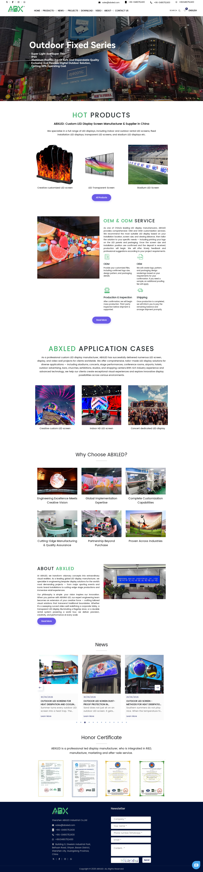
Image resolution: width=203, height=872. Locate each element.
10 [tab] (114, 722)
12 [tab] (122, 722)
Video (98, 10)
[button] (5, 58)
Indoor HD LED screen (55, 428)
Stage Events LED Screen (148, 428)
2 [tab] (80, 722)
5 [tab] (93, 722)
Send (146, 860)
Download (87, 10)
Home (37, 10)
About (107, 10)
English (193, 10)
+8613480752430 (186, 2)
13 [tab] (126, 722)
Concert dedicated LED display (101, 428)
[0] (185, 11)
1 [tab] (76, 722)
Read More (101, 320)
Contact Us (121, 10)
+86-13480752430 (137, 2)
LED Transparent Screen (55, 188)
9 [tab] (109, 722)
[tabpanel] (58, 687)
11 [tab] (118, 722)
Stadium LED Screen (101, 188)
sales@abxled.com (110, 2)
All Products (101, 197)
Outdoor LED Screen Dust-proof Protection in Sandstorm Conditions (56, 704)
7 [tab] (101, 722)
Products (48, 10)
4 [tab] (89, 722)
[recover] (196, 865)
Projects (73, 10)
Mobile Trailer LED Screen (148, 188)
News (61, 10)
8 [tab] (105, 722)
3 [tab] (85, 722)
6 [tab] (97, 722)
